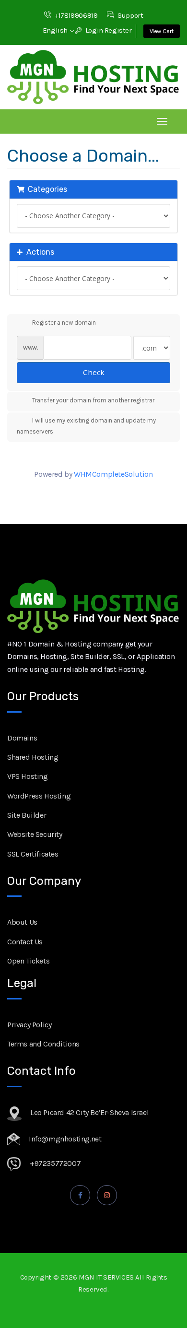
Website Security (34, 834)
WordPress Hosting (38, 795)
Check (94, 372)
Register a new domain (64, 322)
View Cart (162, 31)
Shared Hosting (32, 757)
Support (130, 15)
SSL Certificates (32, 853)
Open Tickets (28, 960)
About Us (22, 922)
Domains (22, 737)
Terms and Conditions (43, 1043)
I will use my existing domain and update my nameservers (86, 426)
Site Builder (26, 815)
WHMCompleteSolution (113, 474)
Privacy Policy (29, 1024)
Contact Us (25, 941)
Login (93, 30)
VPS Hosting (27, 776)
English (56, 30)
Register (118, 30)
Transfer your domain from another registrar (93, 400)
